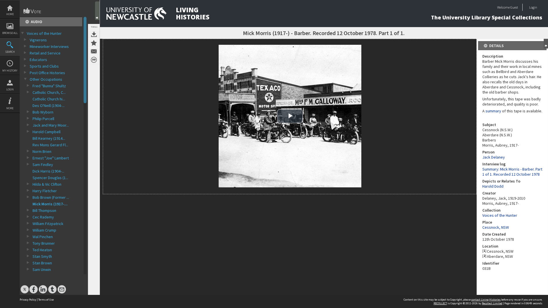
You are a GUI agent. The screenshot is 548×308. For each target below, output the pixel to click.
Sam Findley (43, 164)
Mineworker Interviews (49, 46)
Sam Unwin (42, 269)
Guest (514, 7)
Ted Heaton (42, 249)
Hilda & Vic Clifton (47, 184)
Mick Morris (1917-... (50, 203)
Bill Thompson (44, 210)
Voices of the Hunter (44, 33)
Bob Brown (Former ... (51, 197)
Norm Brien (42, 151)
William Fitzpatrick (48, 223)
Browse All (10, 33)
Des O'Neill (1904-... (49, 105)
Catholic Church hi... (49, 99)
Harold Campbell (47, 131)
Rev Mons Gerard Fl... (50, 144)
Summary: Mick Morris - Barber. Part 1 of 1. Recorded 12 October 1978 (512, 172)
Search (10, 52)
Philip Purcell (43, 118)
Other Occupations (46, 79)
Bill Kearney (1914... (49, 138)
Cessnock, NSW (495, 227)
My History (9, 70)
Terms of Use (46, 299)
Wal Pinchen (43, 236)
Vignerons (38, 39)
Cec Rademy (43, 217)
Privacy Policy (28, 299)
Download (94, 34)
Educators (38, 59)
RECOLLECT (440, 303)
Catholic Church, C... (49, 92)
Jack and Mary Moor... (51, 125)
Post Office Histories (47, 72)
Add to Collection (94, 42)
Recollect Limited (492, 303)
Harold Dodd (492, 186)
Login (10, 89)
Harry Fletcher (45, 190)
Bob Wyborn (43, 112)
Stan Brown (42, 263)
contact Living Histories (486, 299)
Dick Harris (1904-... (48, 171)
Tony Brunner (44, 243)
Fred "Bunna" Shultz (49, 85)
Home (10, 14)
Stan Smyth (42, 256)
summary (493, 111)
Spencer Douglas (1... (50, 177)
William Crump (44, 230)
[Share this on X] (25, 286)
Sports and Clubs (44, 66)
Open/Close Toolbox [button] (97, 10)
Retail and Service (45, 53)
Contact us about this (94, 51)
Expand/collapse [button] (546, 43)
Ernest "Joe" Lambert (51, 158)
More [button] (9, 108)
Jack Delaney (493, 157)
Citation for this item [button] (94, 60)
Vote (33, 11)
